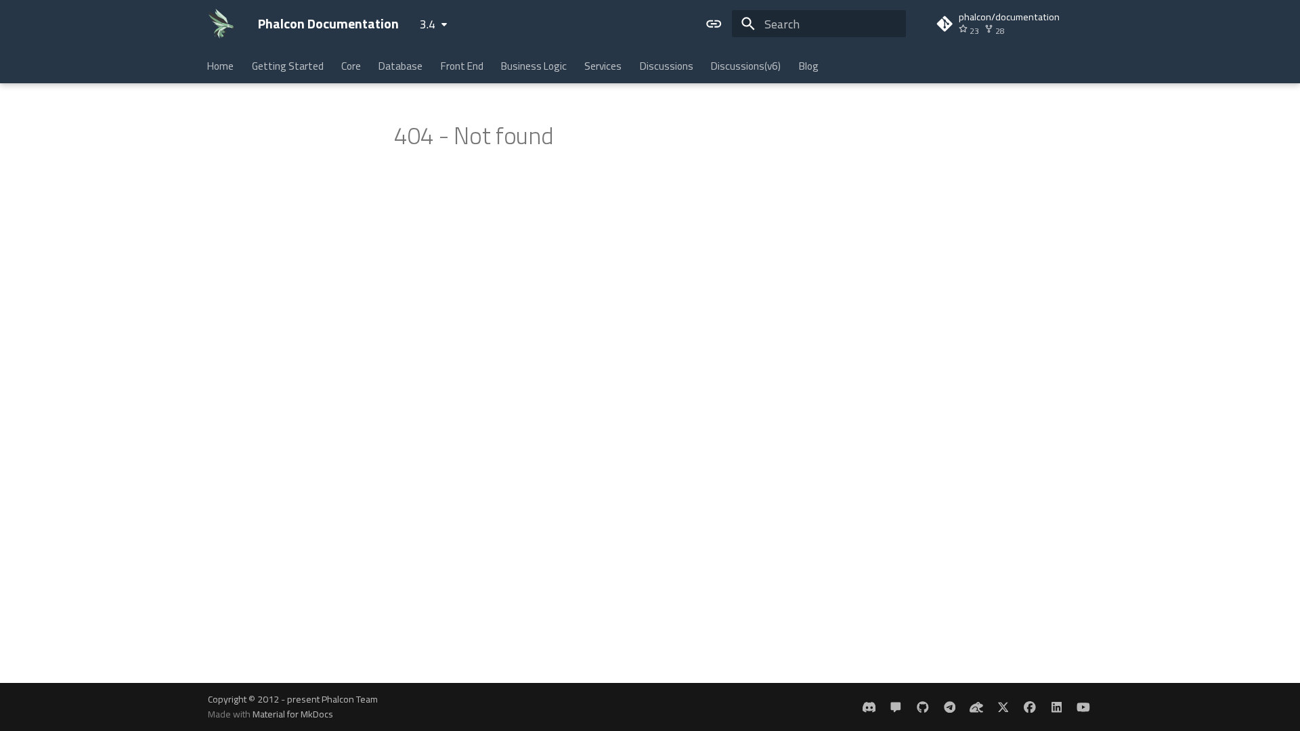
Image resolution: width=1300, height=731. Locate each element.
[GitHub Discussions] (896, 706)
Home (221, 66)
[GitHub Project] (922, 706)
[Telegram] (949, 706)
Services (603, 66)
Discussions (666, 66)
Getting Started (288, 66)
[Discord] (869, 706)
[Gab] (976, 706)
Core (351, 66)
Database (401, 66)
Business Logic (534, 66)
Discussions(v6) (746, 66)
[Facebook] (1029, 706)
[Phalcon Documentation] (221, 24)
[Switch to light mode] (714, 24)
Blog (809, 66)
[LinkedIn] (1056, 706)
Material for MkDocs (293, 714)
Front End (462, 66)
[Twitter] (1003, 706)
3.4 (427, 24)
